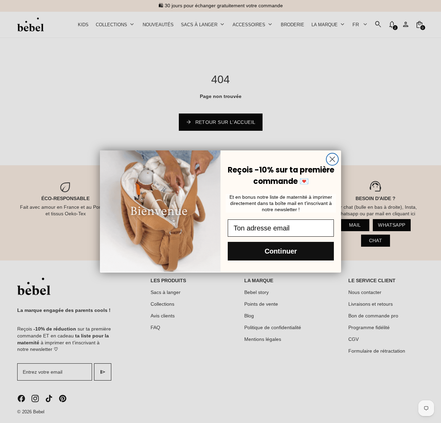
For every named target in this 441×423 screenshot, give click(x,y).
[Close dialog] (332, 159)
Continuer (281, 251)
